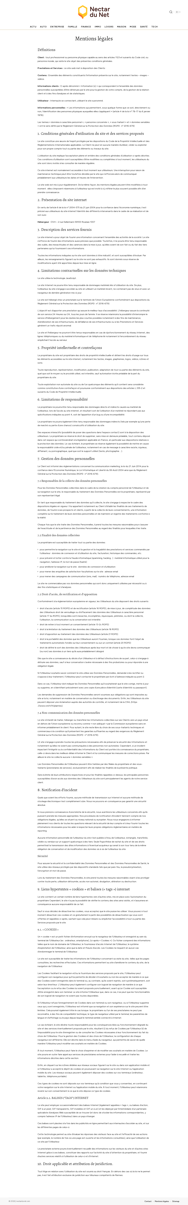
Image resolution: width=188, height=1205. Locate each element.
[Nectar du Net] (94, 12)
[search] (171, 12)
